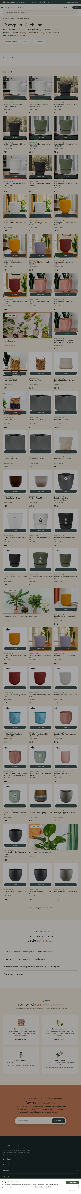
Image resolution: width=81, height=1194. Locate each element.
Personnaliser (72, 1190)
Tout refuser (72, 1187)
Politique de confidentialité (43, 1187)
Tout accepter (72, 1182)
